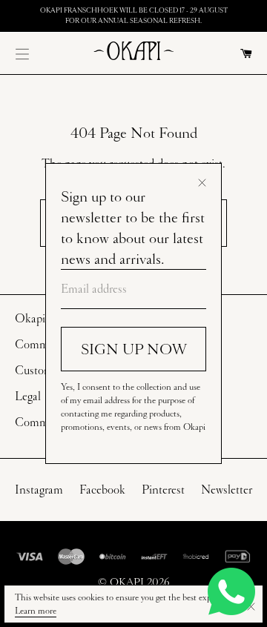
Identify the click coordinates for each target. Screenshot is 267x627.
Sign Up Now (134, 349)
